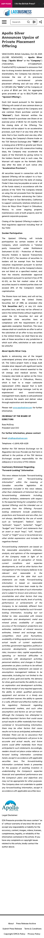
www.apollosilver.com (22, 407)
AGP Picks (6, 4)
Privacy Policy (34, 934)
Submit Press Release (12, 929)
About (11, 923)
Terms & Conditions (32, 929)
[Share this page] (40, 22)
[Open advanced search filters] (34, 22)
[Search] (28, 22)
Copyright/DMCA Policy (14, 934)
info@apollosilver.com (17, 438)
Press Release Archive (26, 923)
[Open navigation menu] (4, 22)
